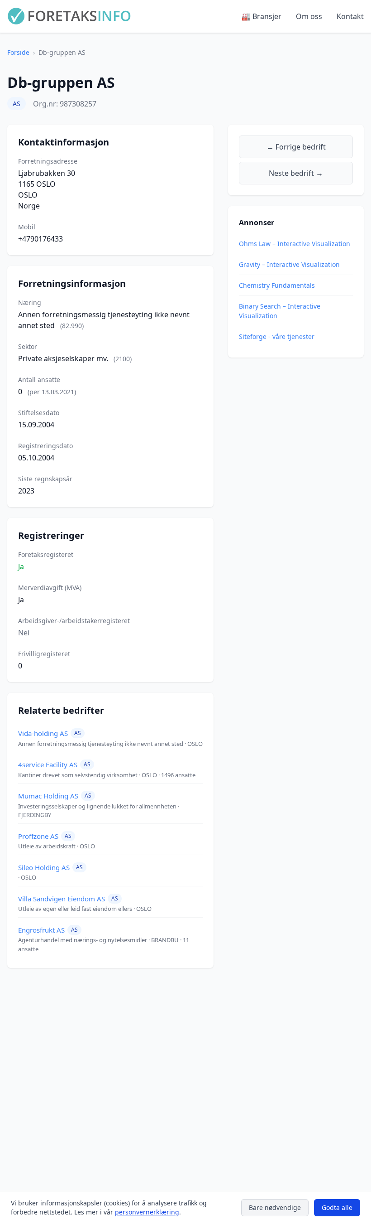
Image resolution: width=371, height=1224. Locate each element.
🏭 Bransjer (261, 16)
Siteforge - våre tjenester (276, 336)
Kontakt (350, 16)
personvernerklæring (147, 1212)
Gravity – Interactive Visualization (289, 264)
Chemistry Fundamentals (277, 285)
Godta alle (337, 1207)
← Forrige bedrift (296, 147)
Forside (18, 52)
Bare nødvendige (275, 1207)
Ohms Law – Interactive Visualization (294, 243)
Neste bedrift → (296, 173)
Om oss (309, 16)
